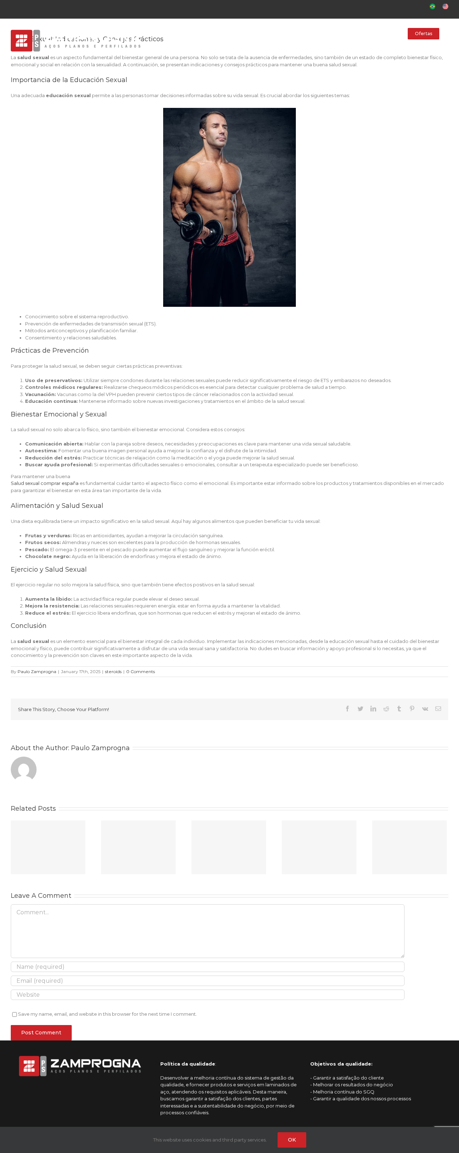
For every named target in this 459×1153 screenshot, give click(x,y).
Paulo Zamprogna (37, 671)
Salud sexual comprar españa (45, 483)
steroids (113, 671)
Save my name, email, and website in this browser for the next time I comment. (107, 1014)
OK (292, 1140)
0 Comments (140, 671)
